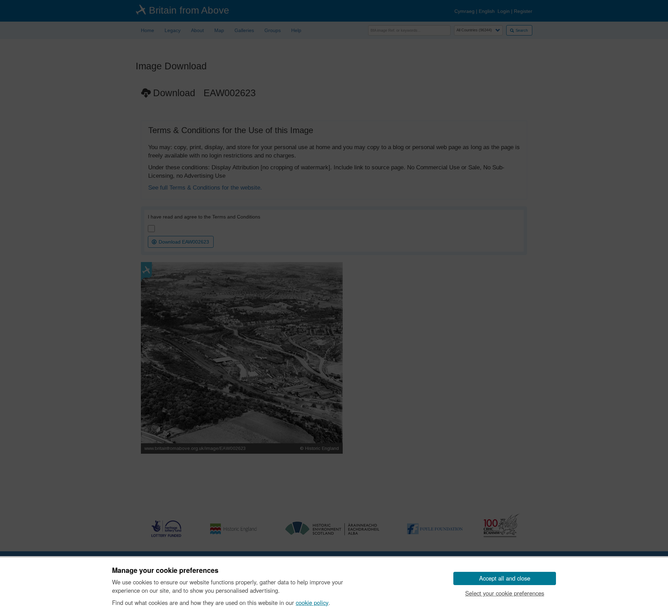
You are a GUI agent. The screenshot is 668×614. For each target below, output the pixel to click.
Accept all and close (504, 578)
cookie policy (312, 602)
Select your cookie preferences (504, 593)
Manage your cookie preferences (165, 570)
